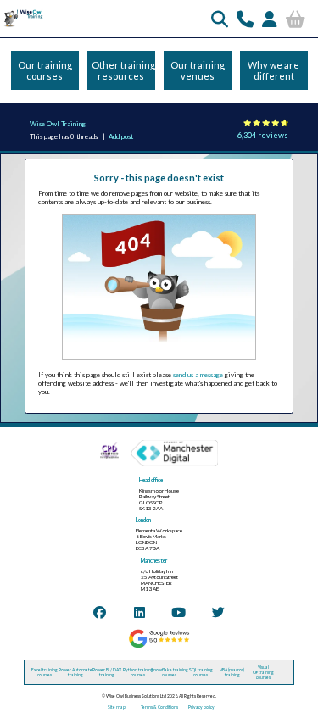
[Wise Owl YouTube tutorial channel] (178, 612)
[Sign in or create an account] (269, 18)
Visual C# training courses (263, 672)
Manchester (154, 561)
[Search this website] (219, 18)
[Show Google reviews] (159, 647)
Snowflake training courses (169, 672)
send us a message (198, 374)
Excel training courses (44, 672)
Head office (151, 480)
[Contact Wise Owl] (245, 18)
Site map (117, 707)
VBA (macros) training (232, 672)
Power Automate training (75, 672)
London (143, 520)
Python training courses (138, 672)
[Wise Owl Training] (22, 26)
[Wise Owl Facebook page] (99, 612)
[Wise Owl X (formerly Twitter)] (218, 612)
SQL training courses (201, 672)
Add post (121, 136)
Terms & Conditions (159, 707)
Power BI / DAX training (106, 672)
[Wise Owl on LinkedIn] (139, 612)
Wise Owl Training (58, 124)
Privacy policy (201, 707)
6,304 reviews (262, 135)
